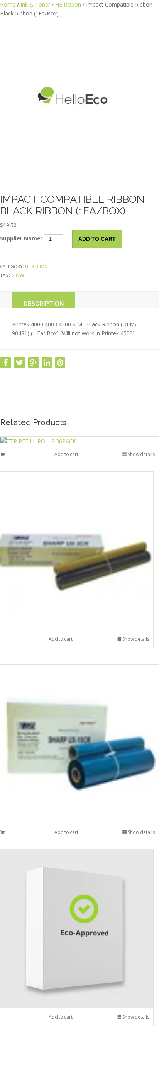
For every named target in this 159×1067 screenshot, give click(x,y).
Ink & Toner (35, 4)
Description (44, 303)
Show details (141, 454)
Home (7, 4)
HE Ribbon (68, 4)
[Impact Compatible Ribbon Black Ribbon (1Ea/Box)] (79, 103)
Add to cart (97, 239)
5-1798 (17, 275)
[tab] (44, 300)
